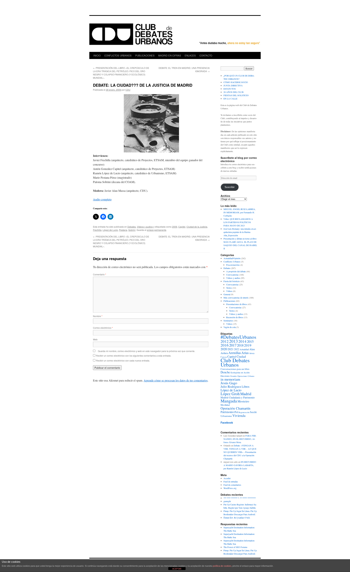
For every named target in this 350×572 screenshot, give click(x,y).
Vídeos (229, 291)
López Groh (230, 393)
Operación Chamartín (235, 408)
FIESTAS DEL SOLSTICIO (236, 95)
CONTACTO (205, 55)
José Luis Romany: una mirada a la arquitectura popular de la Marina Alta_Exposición (239, 232)
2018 (240, 345)
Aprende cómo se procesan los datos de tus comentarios (176, 380)
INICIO (97, 55)
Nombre (97, 316)
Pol (236, 412)
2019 (247, 345)
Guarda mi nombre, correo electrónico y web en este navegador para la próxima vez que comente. (146, 351)
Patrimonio (227, 412)
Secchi (253, 412)
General (226, 294)
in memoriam (230, 379)
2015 (250, 341)
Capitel (181, 226)
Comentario (99, 274)
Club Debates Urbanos (235, 362)
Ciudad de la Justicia (196, 226)
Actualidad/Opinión (231, 258)
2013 (233, 341)
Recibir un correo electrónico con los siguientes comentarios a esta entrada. (133, 355)
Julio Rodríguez (231, 386)
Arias (245, 352)
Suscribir (230, 187)
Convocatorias (232, 274)
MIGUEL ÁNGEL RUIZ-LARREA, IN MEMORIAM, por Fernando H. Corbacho (239, 212)
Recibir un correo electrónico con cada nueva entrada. (123, 360)
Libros (245, 387)
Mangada (229, 401)
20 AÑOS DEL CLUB (233, 92)
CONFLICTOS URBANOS (118, 55)
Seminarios (228, 320)
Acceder (227, 478)
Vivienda (239, 415)
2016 (225, 345)
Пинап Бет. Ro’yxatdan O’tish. (236, 517)
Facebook (227, 422)
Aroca (251, 353)
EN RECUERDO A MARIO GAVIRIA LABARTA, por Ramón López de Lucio (239, 465)
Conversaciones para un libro (235, 369)
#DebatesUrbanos (238, 336)
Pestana (123, 229)
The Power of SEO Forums (235, 547)
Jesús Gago (229, 382)
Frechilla (97, 229)
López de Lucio (110, 229)
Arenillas (234, 352)
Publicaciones (229, 300)
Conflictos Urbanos (231, 261)
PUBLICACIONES (145, 55)
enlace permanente (156, 229)
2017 (232, 345)
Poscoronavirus (233, 264)
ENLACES (190, 55)
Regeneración (244, 412)
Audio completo (102, 199)
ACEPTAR (176, 569)
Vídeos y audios (145, 226)
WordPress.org (229, 488)
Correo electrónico (103, 327)
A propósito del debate (236, 271)
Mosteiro (243, 401)
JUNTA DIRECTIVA (233, 85)
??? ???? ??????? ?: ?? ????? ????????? (239, 497)
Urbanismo (226, 416)
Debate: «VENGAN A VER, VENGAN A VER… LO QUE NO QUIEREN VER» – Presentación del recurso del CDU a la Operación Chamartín (239, 452)
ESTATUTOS (229, 88)
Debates (131, 226)
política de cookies (222, 566)
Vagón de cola (229, 327)
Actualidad (244, 349)
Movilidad (225, 404)
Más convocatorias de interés (235, 297)
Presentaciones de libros (236, 304)
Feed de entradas (230, 481)
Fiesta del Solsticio (231, 281)
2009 (174, 226)
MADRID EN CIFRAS (169, 55)
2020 (224, 349)
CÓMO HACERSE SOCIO (235, 82)
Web (95, 339)
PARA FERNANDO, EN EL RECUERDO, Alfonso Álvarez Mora (239, 439)
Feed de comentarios (232, 484)
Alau (252, 349)
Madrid (245, 393)
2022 (236, 349)
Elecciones (225, 376)
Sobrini (131, 229)
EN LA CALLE (230, 98)
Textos (229, 287)
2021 (231, 349)
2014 (242, 341)
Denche (225, 372)
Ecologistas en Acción (240, 372)
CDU (127, 89)
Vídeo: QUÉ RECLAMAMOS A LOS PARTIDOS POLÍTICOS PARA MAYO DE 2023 (238, 222)
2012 (225, 341)
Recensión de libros (234, 317)
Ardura (224, 353)
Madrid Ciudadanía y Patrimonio (238, 397)
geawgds (227, 501)
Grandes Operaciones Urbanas (242, 376)
